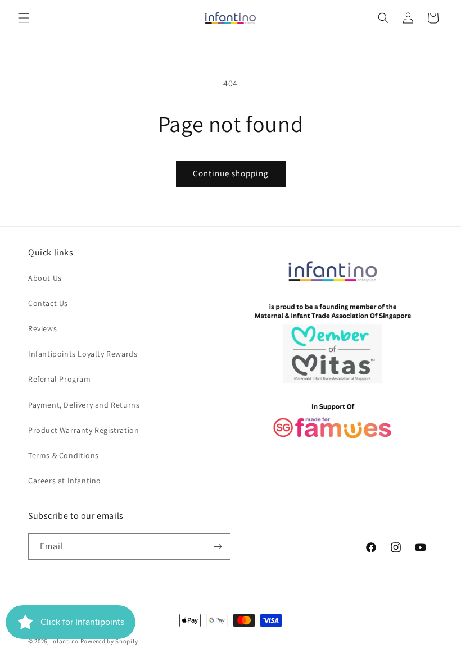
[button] (23, 18)
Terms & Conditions (63, 455)
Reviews (42, 328)
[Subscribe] (217, 546)
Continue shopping (231, 173)
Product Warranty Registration (83, 430)
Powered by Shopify (109, 641)
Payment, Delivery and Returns (83, 405)
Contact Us (48, 303)
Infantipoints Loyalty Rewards (82, 354)
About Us (45, 278)
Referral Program (59, 379)
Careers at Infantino (64, 481)
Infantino (65, 641)
